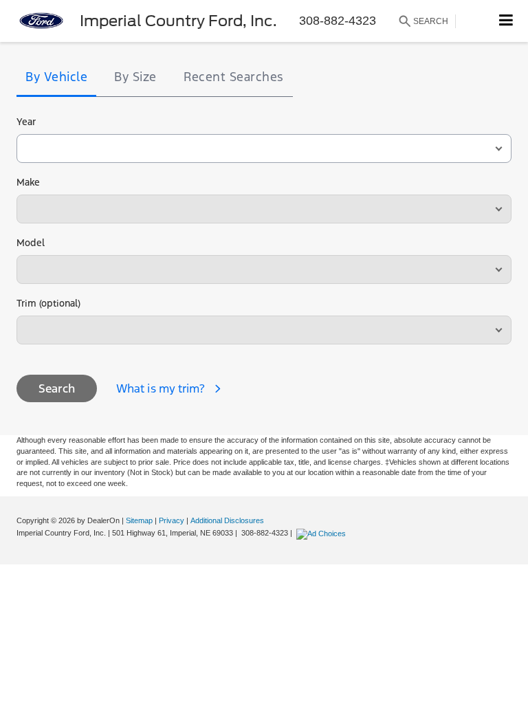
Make (28, 182)
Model (30, 242)
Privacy (171, 520)
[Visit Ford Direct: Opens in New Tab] (322, 533)
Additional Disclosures (227, 520)
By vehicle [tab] (56, 77)
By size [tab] (135, 77)
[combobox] (264, 148)
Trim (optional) (48, 303)
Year (26, 122)
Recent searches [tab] (234, 77)
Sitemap (139, 520)
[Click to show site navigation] (506, 21)
